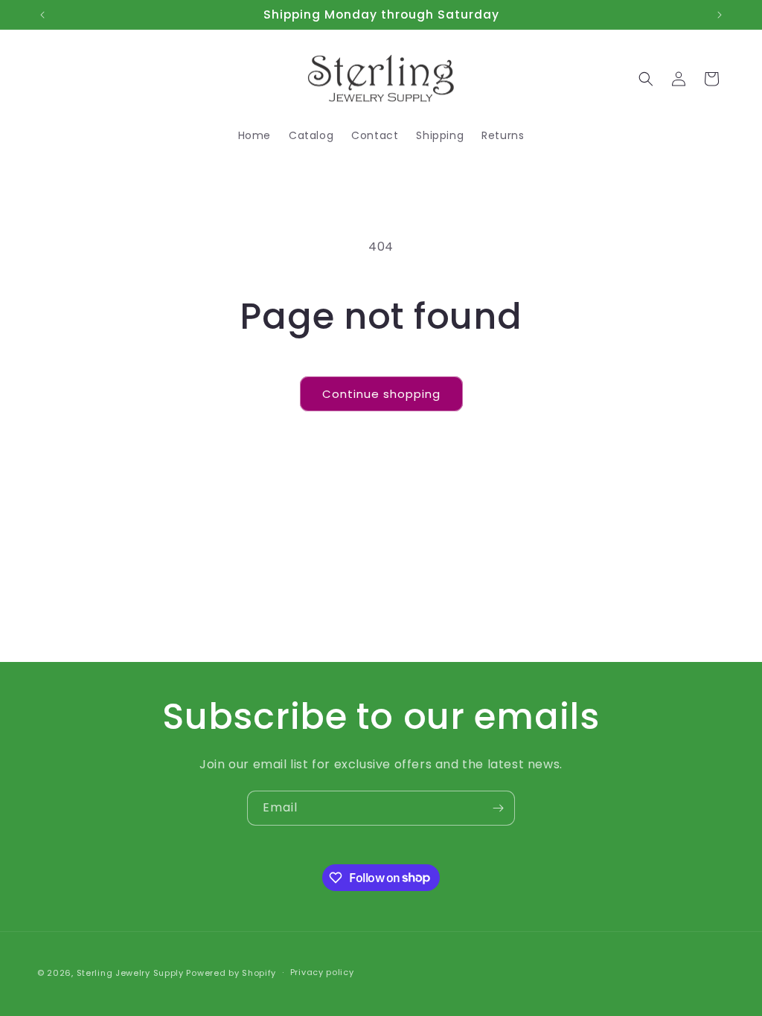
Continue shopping (381, 394)
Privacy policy (322, 972)
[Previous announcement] (42, 15)
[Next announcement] (719, 15)
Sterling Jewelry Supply (130, 973)
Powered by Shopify (231, 973)
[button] (646, 78)
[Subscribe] (497, 808)
